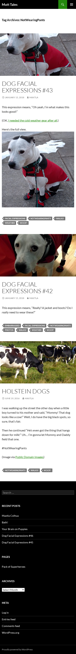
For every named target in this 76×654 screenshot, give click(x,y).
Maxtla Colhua (10, 515)
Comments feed (11, 625)
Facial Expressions (15, 218)
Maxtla (33, 97)
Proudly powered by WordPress (17, 649)
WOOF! (23, 223)
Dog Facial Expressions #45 (17, 542)
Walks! (60, 218)
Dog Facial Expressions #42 (27, 287)
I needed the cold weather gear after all (32, 120)
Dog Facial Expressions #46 (17, 535)
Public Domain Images (29, 457)
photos (9, 330)
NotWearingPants (40, 218)
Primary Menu (71, 4)
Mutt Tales (10, 4)
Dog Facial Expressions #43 (27, 87)
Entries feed (8, 619)
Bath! (5, 522)
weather (10, 223)
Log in (5, 612)
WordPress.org (10, 632)
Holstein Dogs (25, 391)
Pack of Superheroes (13, 566)
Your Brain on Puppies (14, 529)
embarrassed (12, 325)
